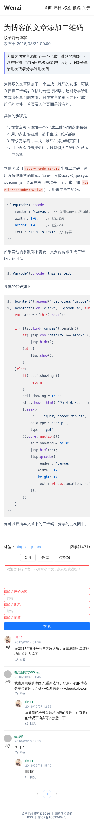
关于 (86, 7)
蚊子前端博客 (30, 813)
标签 (67, 7)
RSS (30, 817)
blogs (20, 546)
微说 (77, 7)
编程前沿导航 (63, 813)
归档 (57, 7)
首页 (48, 7)
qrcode (35, 546)
